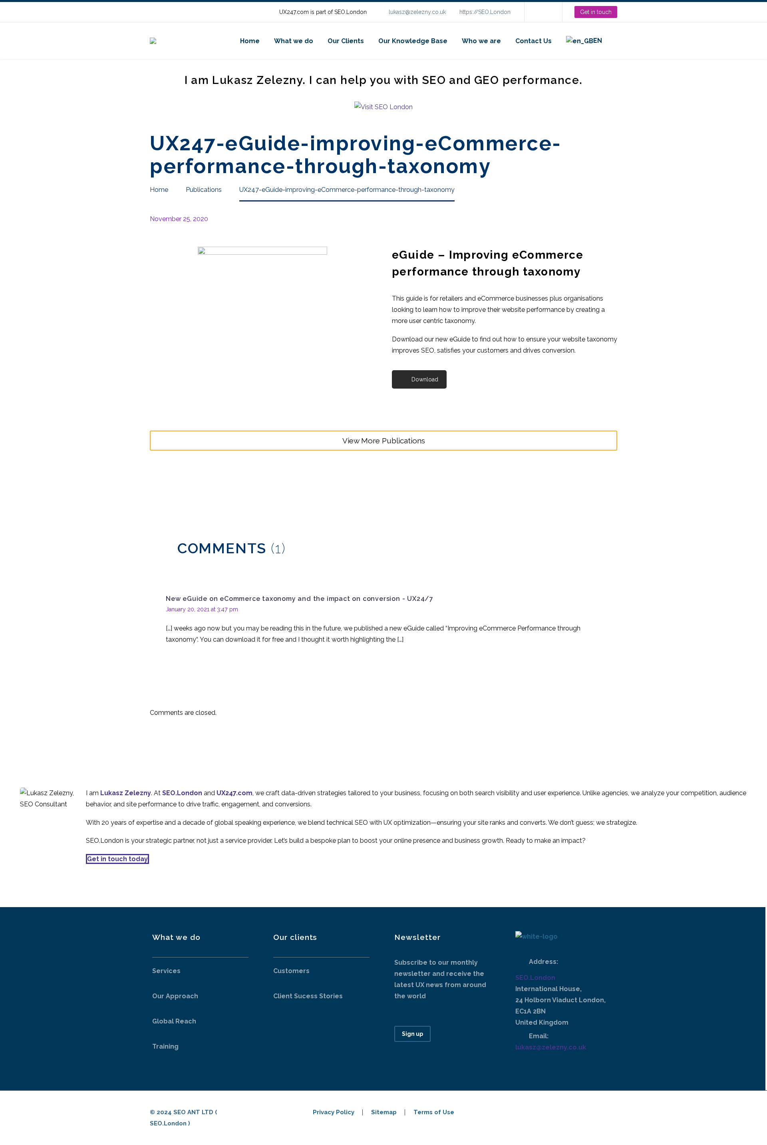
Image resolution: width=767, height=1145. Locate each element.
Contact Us (533, 41)
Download (424, 379)
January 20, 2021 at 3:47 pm (202, 609)
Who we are (481, 41)
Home (250, 41)
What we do (293, 41)
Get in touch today (117, 859)
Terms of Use (433, 1112)
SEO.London (535, 977)
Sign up (412, 1034)
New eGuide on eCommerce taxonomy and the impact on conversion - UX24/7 (299, 598)
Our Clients (346, 41)
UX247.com (234, 793)
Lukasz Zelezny (125, 793)
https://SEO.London (485, 12)
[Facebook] (155, 490)
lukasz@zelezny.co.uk (417, 12)
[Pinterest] (179, 490)
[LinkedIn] (542, 12)
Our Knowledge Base (412, 41)
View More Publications (383, 440)
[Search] (617, 41)
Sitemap (384, 1112)
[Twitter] (167, 490)
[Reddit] (215, 490)
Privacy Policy (333, 1112)
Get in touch (596, 12)
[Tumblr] (191, 490)
